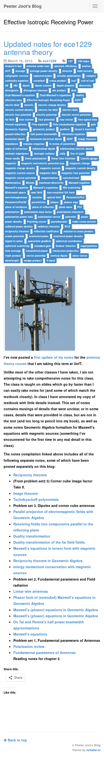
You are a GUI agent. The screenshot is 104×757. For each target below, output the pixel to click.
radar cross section (84, 221)
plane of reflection (43, 207)
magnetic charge (80, 163)
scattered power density (68, 236)
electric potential (46, 114)
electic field (12, 105)
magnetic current (50, 168)
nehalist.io (93, 750)
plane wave (65, 207)
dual (73, 90)
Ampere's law (13, 66)
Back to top (17, 740)
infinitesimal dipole (43, 148)
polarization (12, 212)
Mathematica (13, 182)
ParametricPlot (75, 197)
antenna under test (38, 66)
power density (13, 221)
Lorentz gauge (89, 158)
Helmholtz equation (73, 134)
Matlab (30, 182)
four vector (66, 119)
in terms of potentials (62, 144)
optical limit (54, 197)
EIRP (78, 100)
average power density (43, 71)
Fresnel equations (16, 124)
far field (9, 119)
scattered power (39, 236)
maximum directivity (51, 182)
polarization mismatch (70, 212)
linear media (12, 158)
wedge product (33, 260)
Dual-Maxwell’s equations (55, 95)
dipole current (43, 85)
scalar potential (14, 236)
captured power (42, 76)
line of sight (77, 153)
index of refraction (16, 148)
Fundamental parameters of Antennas (44, 652)
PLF (79, 207)
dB (6, 85)
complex (91, 76)
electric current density (19, 110)
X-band (50, 260)
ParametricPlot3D (16, 202)
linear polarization (35, 158)
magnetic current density (80, 168)
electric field (69, 110)
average (20, 71)
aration (86, 66)
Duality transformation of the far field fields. (49, 542)
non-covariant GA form (60, 192)
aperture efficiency (65, 66)
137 (70, 61)
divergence (11, 90)
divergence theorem (35, 90)
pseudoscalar (59, 221)
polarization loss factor (38, 212)
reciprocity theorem (17, 231)
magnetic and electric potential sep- (43, 163)
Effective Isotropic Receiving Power (48, 100)
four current (26, 119)
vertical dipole (58, 255)
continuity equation (16, 80)
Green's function (85, 129)
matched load (71, 178)
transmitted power (37, 250)
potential (70, 216)
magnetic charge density (20, 168)
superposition (89, 246)
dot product (59, 90)
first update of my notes (54, 357)
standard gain (42, 246)
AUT (7, 71)
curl (73, 80)
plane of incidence (16, 207)
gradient (65, 129)
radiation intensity (49, 226)
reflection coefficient (46, 231)
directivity (85, 85)
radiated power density (19, 226)
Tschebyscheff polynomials (36, 499)
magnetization (49, 178)
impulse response (34, 144)
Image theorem (25, 493)
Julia (62, 153)
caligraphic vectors (16, 76)
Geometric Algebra (16, 129)
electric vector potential (76, 114)
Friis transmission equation (69, 124)
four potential (46, 119)
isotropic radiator (44, 153)
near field (36, 192)
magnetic (10, 163)
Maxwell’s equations (30, 634)
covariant (39, 80)
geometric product (44, 129)
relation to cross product (78, 231)
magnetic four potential (75, 173)
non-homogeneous (16, 197)
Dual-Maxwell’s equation (20, 95)
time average (13, 250)
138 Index (83, 61)
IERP (70, 139)
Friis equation (40, 124)
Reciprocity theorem (30, 474)
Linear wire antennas (30, 591)
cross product (58, 80)
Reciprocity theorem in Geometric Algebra (47, 560)
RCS (67, 226)
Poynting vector (36, 221)
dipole (26, 85)
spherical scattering (17, 246)
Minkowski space (15, 192)
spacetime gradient (39, 241)
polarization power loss (19, 216)
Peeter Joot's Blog (23, 6)
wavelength (12, 260)
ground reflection (15, 134)
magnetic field (48, 173)
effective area (13, 100)
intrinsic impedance (17, 153)
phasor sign (71, 202)
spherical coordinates (69, 241)
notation (37, 197)
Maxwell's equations (45, 187)
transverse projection (66, 250)
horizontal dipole (15, 139)
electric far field (48, 110)
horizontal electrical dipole (46, 139)
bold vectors (84, 71)
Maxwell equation (79, 182)
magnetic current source (20, 173)
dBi (16, 85)
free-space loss (87, 119)
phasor (55, 202)
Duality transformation (31, 536)
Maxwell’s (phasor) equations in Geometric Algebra (55, 609)
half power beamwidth (43, 134)
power (84, 216)
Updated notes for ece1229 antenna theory (48, 48)
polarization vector (49, 216)
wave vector (80, 255)
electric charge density (52, 105)
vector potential (35, 255)
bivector (67, 71)
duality (80, 95)
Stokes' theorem (65, 246)
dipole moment (65, 85)
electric (28, 105)
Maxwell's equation (16, 187)
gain (93, 124)
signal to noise (14, 241)
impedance (11, 144)
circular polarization (69, 76)
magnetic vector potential (20, 178)
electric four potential (18, 114)
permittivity (39, 202)
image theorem (87, 139)
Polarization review (29, 646)
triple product (13, 255)
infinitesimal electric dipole (76, 148)
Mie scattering (71, 187)
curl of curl (87, 80)
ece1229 (49, 60)
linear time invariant (63, 158)
